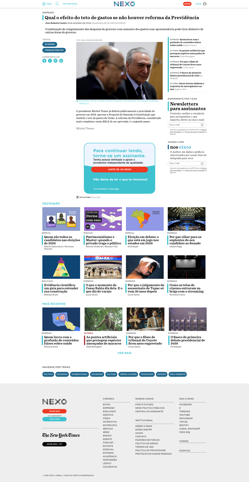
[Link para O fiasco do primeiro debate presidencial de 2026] (188, 319)
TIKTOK (183, 422)
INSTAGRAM (186, 418)
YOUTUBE (184, 415)
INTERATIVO (110, 422)
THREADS (184, 411)
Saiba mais (95, 197)
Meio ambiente (177, 374)
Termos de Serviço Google (195, 132)
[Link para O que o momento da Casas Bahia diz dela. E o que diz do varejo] (103, 267)
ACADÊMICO (110, 456)
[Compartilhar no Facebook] (44, 61)
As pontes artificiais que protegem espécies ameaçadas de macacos (187, 53)
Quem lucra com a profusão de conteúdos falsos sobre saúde (185, 42)
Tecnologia (147, 374)
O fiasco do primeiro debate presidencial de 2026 (188, 340)
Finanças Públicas (54, 50)
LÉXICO (107, 463)
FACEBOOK (185, 404)
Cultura (111, 374)
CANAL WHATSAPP (189, 429)
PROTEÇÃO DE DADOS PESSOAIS (153, 454)
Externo (174, 51)
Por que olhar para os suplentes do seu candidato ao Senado (185, 240)
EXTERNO (108, 453)
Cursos (183, 441)
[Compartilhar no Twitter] (50, 61)
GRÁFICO (108, 415)
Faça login (55, 419)
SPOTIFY (184, 425)
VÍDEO (106, 418)
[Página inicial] (124, 3)
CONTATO (140, 436)
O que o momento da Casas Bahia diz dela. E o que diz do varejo (104, 288)
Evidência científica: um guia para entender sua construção (61, 288)
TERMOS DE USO (144, 447)
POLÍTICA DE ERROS (146, 443)
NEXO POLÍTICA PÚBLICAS (149, 408)
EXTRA (106, 404)
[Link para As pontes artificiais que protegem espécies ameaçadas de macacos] (103, 319)
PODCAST (108, 442)
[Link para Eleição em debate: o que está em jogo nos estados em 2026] (145, 219)
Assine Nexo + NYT (54, 444)
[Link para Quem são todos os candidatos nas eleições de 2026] (61, 219)
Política (48, 374)
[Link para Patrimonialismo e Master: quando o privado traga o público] (103, 219)
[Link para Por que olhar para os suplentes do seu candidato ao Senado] (186, 219)
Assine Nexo (54, 411)
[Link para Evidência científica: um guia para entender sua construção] (61, 267)
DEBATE (107, 439)
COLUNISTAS (110, 467)
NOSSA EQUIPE (143, 430)
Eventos (184, 451)
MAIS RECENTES (70, 4)
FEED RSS (184, 432)
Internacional (79, 374)
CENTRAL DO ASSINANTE (149, 411)
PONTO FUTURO (144, 404)
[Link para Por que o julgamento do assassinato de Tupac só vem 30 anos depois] (145, 267)
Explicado (47, 281)
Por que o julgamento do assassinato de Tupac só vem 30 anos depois (146, 288)
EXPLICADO (109, 411)
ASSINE (187, 4)
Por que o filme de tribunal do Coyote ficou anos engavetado (185, 65)
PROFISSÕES (110, 460)
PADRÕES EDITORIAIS (147, 440)
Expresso (174, 40)
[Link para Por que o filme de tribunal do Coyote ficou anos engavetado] (145, 319)
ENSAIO (107, 436)
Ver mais (124, 353)
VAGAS (139, 433)
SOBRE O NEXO (143, 426)
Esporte (161, 374)
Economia (50, 44)
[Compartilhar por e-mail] (55, 61)
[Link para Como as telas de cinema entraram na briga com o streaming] (186, 267)
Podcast (88, 233)
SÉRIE (106, 432)
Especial (46, 233)
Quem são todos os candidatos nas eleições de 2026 (62, 240)
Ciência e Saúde (128, 374)
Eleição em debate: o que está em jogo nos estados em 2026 (143, 240)
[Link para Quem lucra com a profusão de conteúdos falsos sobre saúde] (61, 319)
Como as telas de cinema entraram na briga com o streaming (186, 288)
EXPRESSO (109, 408)
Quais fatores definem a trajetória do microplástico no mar (187, 86)
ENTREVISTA (110, 425)
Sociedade (97, 374)
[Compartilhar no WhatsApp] (61, 61)
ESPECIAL (108, 449)
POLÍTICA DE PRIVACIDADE (150, 450)
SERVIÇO (108, 429)
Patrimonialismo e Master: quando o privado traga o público (103, 240)
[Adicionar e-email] (202, 125)
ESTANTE (108, 446)
